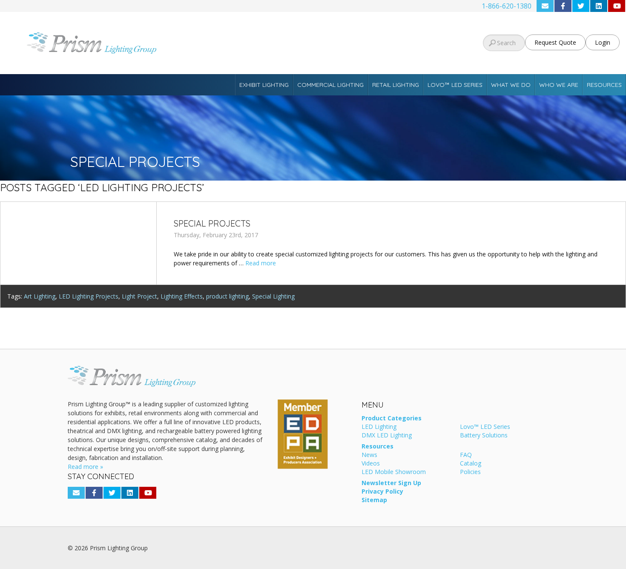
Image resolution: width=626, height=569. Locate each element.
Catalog (470, 463)
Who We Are (558, 85)
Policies (470, 472)
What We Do (511, 85)
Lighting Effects (182, 296)
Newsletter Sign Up (391, 483)
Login (602, 42)
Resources (604, 85)
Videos (371, 463)
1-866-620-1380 (506, 6)
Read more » (85, 467)
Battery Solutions (484, 435)
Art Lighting (39, 296)
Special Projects (212, 223)
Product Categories (392, 418)
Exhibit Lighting (264, 85)
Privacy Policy (382, 492)
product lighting (227, 296)
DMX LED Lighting (387, 435)
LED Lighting (379, 427)
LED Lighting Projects (88, 296)
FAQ (466, 455)
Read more (260, 263)
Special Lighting (273, 296)
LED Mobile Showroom (394, 472)
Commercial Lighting (330, 85)
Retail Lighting (395, 85)
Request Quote (555, 42)
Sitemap (374, 500)
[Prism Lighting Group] (104, 43)
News (369, 455)
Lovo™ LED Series (455, 85)
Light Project (139, 296)
